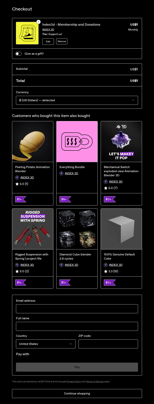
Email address (25, 300)
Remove (62, 41)
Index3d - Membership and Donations (71, 24)
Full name (22, 318)
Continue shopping (77, 393)
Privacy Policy (74, 381)
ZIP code (85, 336)
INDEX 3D (48, 29)
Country (21, 336)
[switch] (18, 54)
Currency (22, 92)
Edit (48, 41)
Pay (77, 367)
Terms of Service (94, 381)
